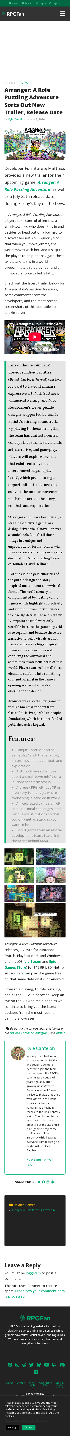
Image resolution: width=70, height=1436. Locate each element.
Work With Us (32, 1385)
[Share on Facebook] (43, 1182)
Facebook (27, 1033)
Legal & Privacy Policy (59, 1385)
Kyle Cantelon (16, 119)
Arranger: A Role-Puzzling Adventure (33, 1210)
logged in (33, 1273)
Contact (29, 3)
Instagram (42, 1033)
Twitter (60, 1033)
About (15, 3)
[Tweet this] (39, 1182)
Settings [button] (12, 1427)
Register (56, 3)
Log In (43, 3)
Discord (15, 1033)
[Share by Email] (52, 1182)
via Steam (33, 961)
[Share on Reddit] (47, 1182)
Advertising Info (45, 1384)
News (25, 82)
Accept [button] (29, 1427)
